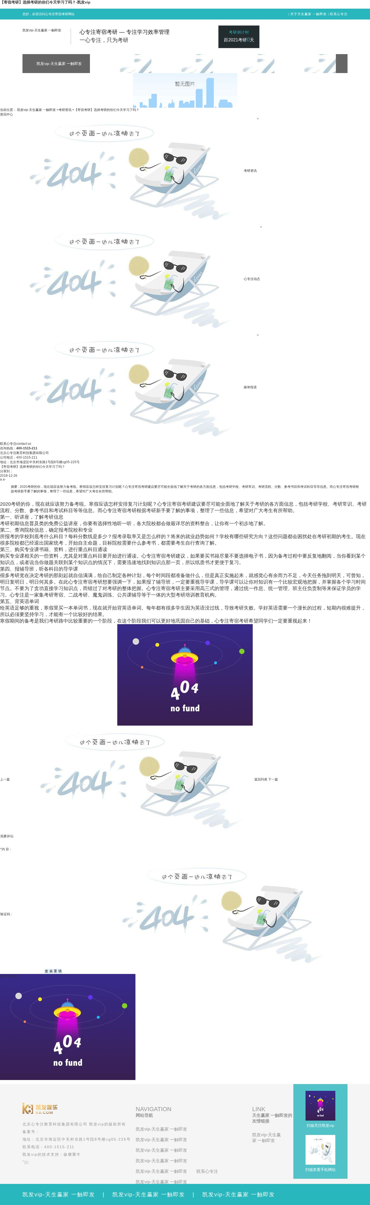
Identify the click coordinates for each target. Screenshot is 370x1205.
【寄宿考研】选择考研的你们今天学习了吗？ (106, 110)
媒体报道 (250, 387)
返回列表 (260, 779)
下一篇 (273, 779)
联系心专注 (339, 14)
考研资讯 (65, 110)
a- (4, 479)
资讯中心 (6, 114)
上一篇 (5, 779)
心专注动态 (252, 279)
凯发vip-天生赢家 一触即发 (41, 30)
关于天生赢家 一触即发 (308, 14)
